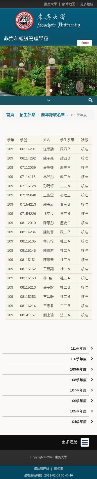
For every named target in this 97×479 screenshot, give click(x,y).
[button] (5, 70)
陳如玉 (58, 469)
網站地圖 (68, 4)
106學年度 (78, 401)
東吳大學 (50, 4)
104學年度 (78, 422)
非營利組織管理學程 (26, 39)
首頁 (10, 115)
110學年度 (79, 359)
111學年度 (79, 348)
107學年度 (78, 390)
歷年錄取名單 (53, 115)
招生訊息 (28, 115)
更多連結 (86, 4)
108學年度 (78, 380)
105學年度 (78, 411)
